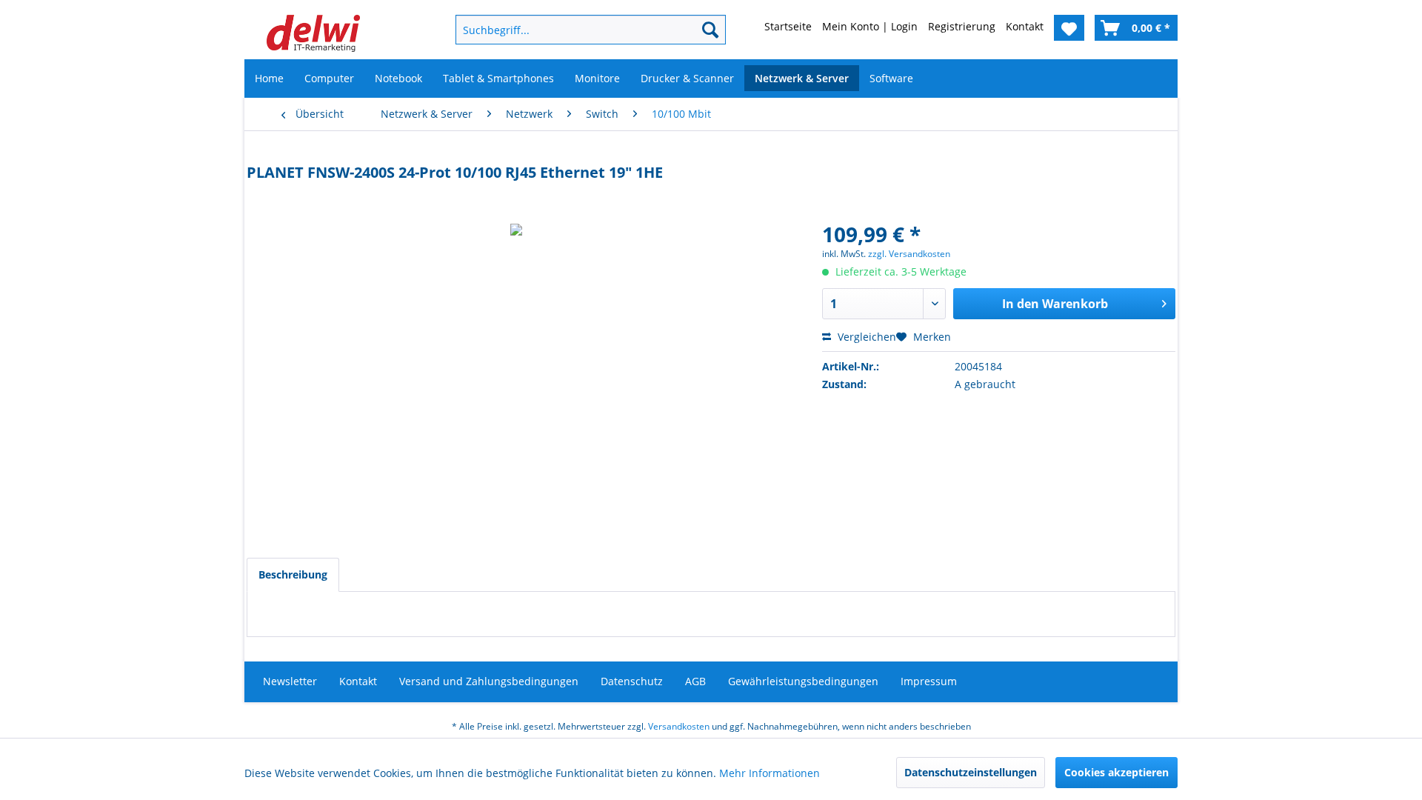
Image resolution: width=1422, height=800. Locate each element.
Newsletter (290, 681)
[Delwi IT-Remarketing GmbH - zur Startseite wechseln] (313, 33)
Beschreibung (292, 574)
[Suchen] (710, 29)
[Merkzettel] (1069, 28)
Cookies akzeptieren (1116, 772)
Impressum (929, 681)
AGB (695, 681)
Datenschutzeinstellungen (970, 772)
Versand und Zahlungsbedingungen (488, 681)
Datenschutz (632, 681)
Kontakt (358, 681)
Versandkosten (679, 726)
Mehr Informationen (769, 773)
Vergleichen (865, 337)
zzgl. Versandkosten (909, 253)
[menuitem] (566, 29)
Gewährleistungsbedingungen (803, 681)
